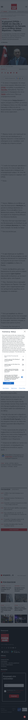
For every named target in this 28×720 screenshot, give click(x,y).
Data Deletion (6, 388)
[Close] (25, 332)
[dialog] (14, 360)
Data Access (14, 388)
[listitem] (14, 356)
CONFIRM (8, 383)
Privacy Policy (22, 388)
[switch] (22, 359)
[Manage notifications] (24, 717)
